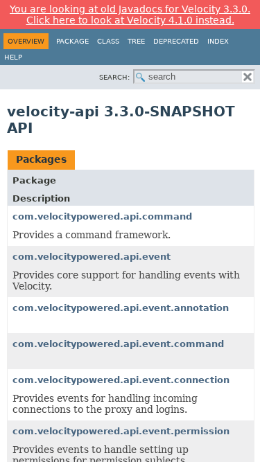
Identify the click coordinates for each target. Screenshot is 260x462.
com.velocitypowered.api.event (91, 256)
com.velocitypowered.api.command (102, 216)
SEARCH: (114, 77)
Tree (136, 41)
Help (13, 57)
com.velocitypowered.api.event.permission (120, 431)
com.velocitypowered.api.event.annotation (120, 308)
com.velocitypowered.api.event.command (118, 344)
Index (218, 41)
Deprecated (176, 41)
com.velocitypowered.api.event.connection (120, 380)
